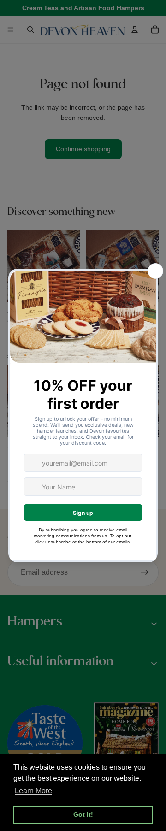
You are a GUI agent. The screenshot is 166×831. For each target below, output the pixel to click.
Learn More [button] (33, 791)
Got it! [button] (83, 814)
